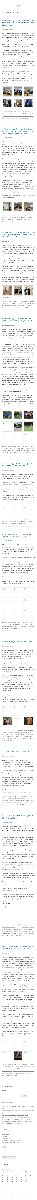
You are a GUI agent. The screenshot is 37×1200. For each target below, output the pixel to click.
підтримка (14, 118)
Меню (18, 5)
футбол (21, 452)
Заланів (22, 303)
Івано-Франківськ (21, 116)
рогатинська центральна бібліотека (17, 628)
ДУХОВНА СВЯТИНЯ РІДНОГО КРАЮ (17, 751)
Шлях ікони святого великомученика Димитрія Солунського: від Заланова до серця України (18, 234)
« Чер (3, 1186)
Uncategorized (6, 1134)
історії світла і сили (11, 219)
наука (20, 933)
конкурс (6, 933)
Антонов (4, 1136)
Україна (7, 221)
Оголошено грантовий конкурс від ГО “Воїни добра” (17, 817)
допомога (30, 1069)
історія (13, 802)
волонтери (19, 114)
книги (19, 219)
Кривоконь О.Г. (25, 219)
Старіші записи (7, 1086)
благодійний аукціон (8, 448)
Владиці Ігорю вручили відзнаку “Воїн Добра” (15, 1115)
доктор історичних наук (9, 116)
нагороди (7, 118)
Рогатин (19, 118)
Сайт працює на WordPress (9, 1197)
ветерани (17, 448)
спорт (11, 452)
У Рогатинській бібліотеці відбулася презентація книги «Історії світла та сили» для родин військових (18, 131)
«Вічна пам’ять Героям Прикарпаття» (12, 1066)
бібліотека (5, 114)
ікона (26, 734)
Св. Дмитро (15, 738)
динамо (9, 450)
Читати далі (6, 297)
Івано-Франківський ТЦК (20, 1071)
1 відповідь (5, 241)
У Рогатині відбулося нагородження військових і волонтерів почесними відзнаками (18, 22)
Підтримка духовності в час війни (17, 641)
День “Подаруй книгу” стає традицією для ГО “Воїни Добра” (17, 464)
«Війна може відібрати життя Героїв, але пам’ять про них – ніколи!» (18, 947)
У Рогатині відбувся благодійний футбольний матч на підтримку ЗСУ (18, 319)
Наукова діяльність (7, 1145)
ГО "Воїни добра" (22, 111)
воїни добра (12, 114)
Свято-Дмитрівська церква (10, 308)
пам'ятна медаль (9, 1073)
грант (10, 929)
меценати (27, 736)
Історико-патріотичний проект (11, 1140)
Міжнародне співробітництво (10, 1142)
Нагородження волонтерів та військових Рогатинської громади (17, 535)
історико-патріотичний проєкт (21, 931)
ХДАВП (4, 1147)
